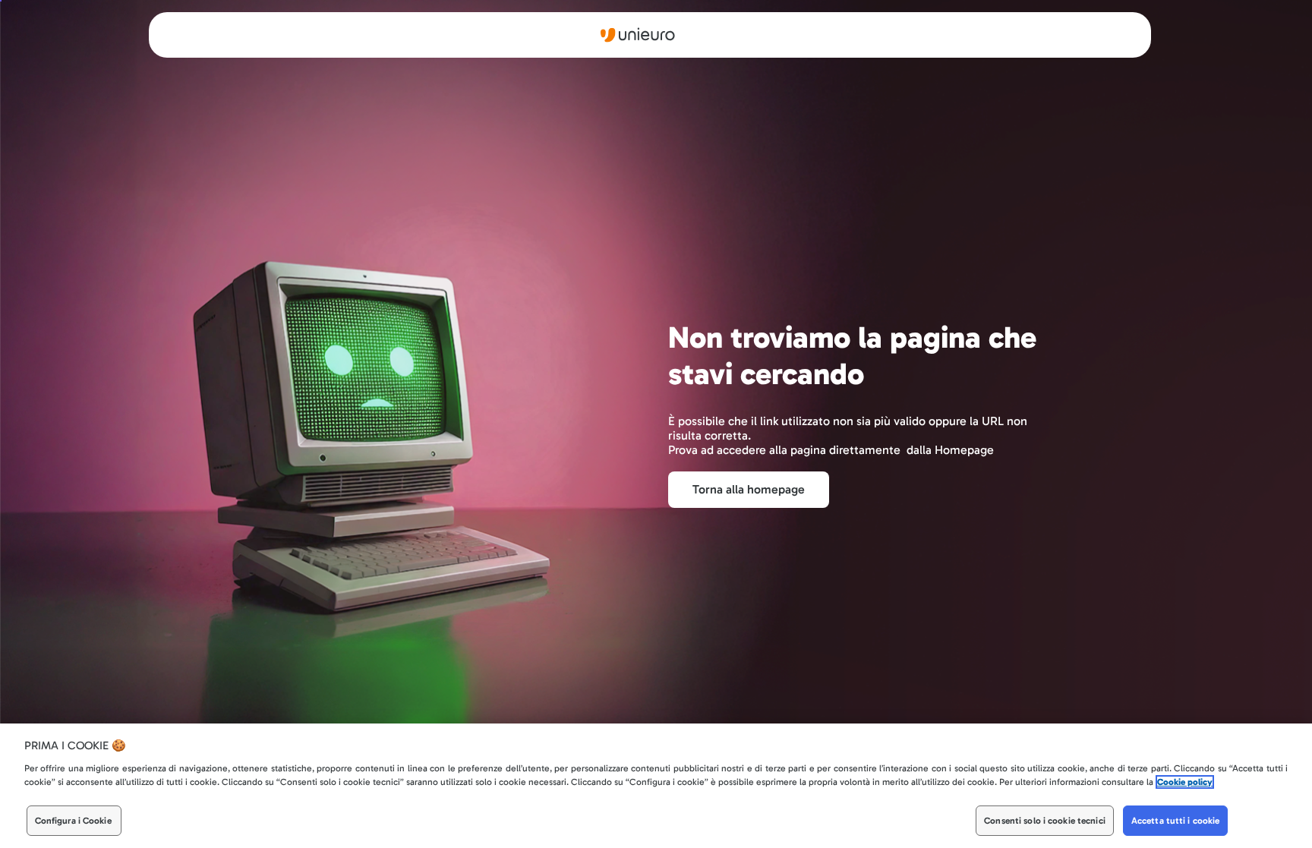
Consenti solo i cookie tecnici (1044, 820)
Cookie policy (1185, 782)
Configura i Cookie (73, 820)
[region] (656, 785)
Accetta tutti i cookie (1175, 820)
